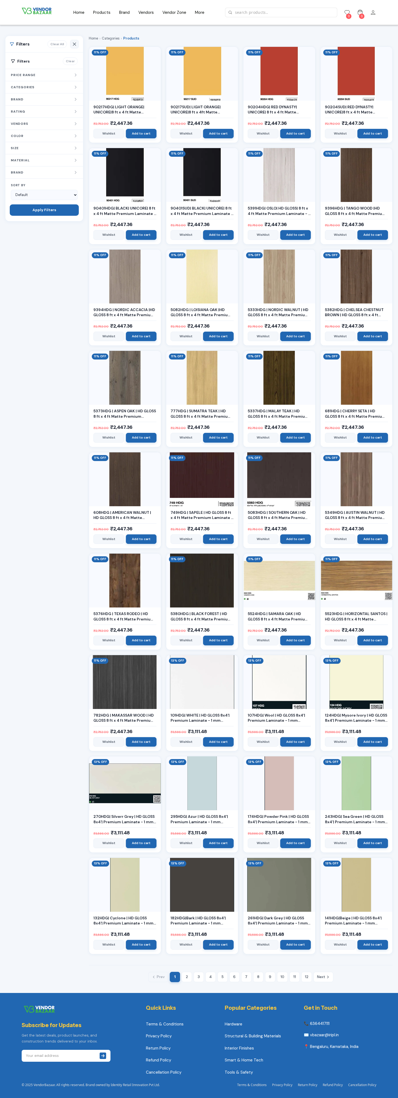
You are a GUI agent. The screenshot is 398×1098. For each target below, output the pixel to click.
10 (282, 977)
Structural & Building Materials (253, 1036)
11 (294, 977)
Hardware (233, 1024)
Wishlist (108, 133)
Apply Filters (44, 210)
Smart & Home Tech (244, 1060)
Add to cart (141, 133)
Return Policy (158, 1048)
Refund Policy (158, 1060)
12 (306, 977)
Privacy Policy (159, 1036)
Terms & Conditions (165, 1024)
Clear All (57, 44)
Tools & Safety (239, 1072)
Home (93, 38)
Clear (70, 61)
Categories (110, 38)
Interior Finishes (239, 1048)
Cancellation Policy (163, 1072)
